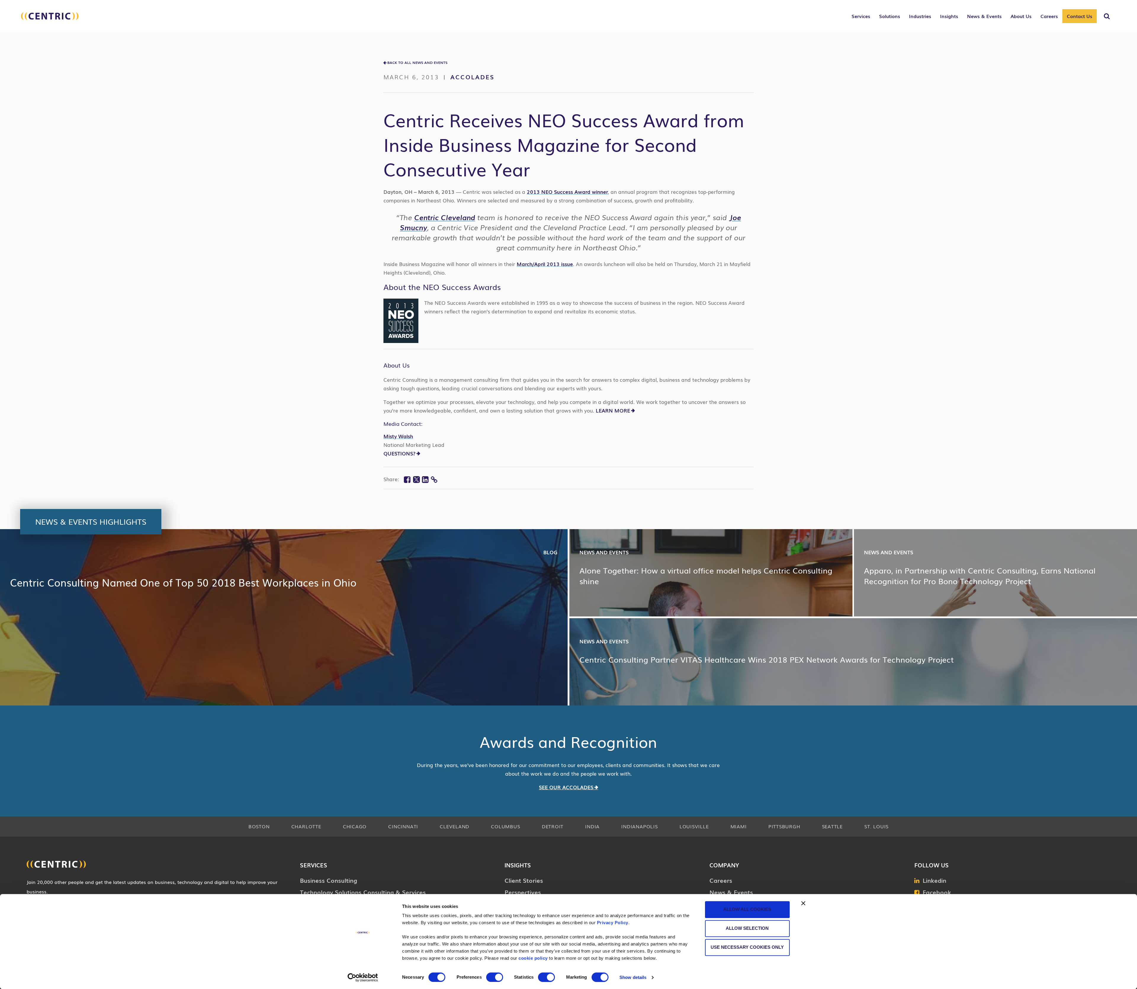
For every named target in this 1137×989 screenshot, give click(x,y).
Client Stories (524, 880)
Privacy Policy (612, 922)
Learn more (613, 410)
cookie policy (533, 958)
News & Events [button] (984, 16)
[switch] (494, 977)
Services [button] (861, 16)
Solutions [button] (889, 16)
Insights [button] (949, 16)
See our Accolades (566, 787)
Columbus (505, 826)
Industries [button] (920, 16)
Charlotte (306, 826)
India (592, 826)
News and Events (604, 552)
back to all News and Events (417, 62)
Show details (632, 977)
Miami (738, 826)
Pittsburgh (784, 826)
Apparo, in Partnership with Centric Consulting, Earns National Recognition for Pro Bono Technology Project (980, 576)
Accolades (472, 76)
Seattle (832, 826)
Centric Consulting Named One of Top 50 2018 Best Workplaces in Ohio (183, 582)
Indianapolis (639, 826)
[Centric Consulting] (49, 19)
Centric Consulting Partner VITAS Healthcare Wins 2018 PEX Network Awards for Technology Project (766, 659)
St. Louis (876, 826)
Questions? (399, 453)
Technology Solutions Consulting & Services (363, 891)
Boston (259, 826)
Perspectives (523, 891)
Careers (720, 880)
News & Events (731, 891)
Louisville (694, 826)
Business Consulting (328, 880)
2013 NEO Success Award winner (567, 191)
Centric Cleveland (444, 217)
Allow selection (747, 928)
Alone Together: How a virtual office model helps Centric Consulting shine (705, 576)
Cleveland (454, 826)
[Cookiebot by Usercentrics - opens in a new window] (363, 977)
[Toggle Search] (1107, 16)
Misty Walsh (398, 436)
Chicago (355, 826)
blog (550, 552)
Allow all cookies (747, 909)
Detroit (552, 826)
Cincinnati (403, 826)
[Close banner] (803, 903)
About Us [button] (1021, 16)
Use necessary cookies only (747, 947)
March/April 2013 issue (545, 264)
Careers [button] (1049, 16)
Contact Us (1079, 16)
